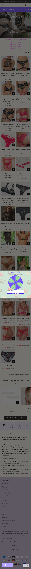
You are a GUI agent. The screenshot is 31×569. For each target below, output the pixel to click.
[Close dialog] (30, 272)
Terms (19, 295)
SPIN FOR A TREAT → (15, 293)
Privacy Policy (16, 295)
